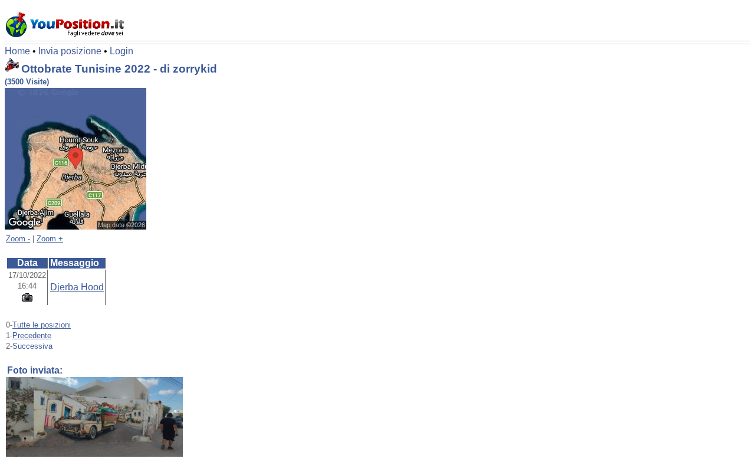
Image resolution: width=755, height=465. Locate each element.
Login (121, 51)
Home (17, 51)
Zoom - (18, 238)
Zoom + (50, 238)
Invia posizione (69, 51)
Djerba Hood (77, 287)
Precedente (31, 335)
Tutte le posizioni (41, 324)
